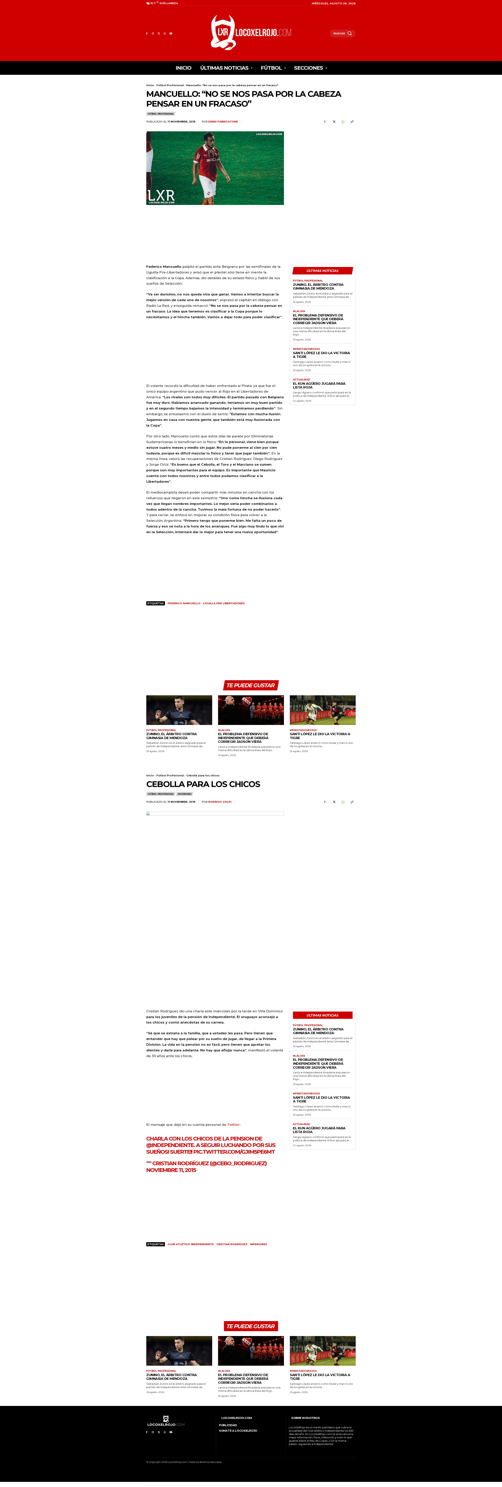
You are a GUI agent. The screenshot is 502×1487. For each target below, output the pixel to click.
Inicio (150, 85)
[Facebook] (147, 34)
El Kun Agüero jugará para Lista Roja (319, 385)
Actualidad (301, 379)
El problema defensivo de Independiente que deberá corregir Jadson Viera (318, 319)
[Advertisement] (323, 158)
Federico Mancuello (184, 603)
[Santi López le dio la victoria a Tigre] (323, 710)
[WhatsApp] (165, 34)
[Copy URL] (352, 122)
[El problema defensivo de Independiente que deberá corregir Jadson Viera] (251, 710)
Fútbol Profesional (170, 85)
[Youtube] (171, 34)
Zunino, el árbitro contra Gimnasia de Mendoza (318, 287)
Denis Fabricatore (223, 121)
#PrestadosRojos (306, 349)
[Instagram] (153, 34)
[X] (159, 34)
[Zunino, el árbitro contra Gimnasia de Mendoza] (179, 710)
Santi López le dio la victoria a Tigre (321, 355)
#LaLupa (299, 311)
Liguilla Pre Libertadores (224, 603)
